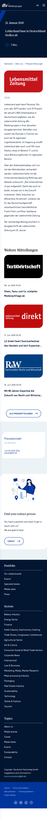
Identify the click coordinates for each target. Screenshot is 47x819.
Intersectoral (10, 660)
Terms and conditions (21, 787)
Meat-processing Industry (16, 675)
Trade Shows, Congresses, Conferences (23, 634)
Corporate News (12, 655)
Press (7, 594)
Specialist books (12, 583)
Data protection (10, 791)
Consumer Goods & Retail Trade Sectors (23, 650)
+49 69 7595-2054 (12, 450)
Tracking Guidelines (26, 791)
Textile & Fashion (12, 701)
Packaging (9, 680)
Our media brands (12, 573)
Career (7, 736)
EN (37, 5)
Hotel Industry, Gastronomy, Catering (22, 629)
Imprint (7, 787)
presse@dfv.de (10, 452)
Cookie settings (9, 795)
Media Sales (10, 741)
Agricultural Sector (13, 639)
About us (8, 726)
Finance (8, 624)
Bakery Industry (12, 614)
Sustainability (10, 690)
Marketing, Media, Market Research (21, 670)
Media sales (10, 588)
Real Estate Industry (14, 685)
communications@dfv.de (15, 776)
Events (7, 578)
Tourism (8, 706)
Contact (8, 757)
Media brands (10, 731)
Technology (9, 696)
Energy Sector (11, 619)
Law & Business (12, 665)
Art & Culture (10, 644)
